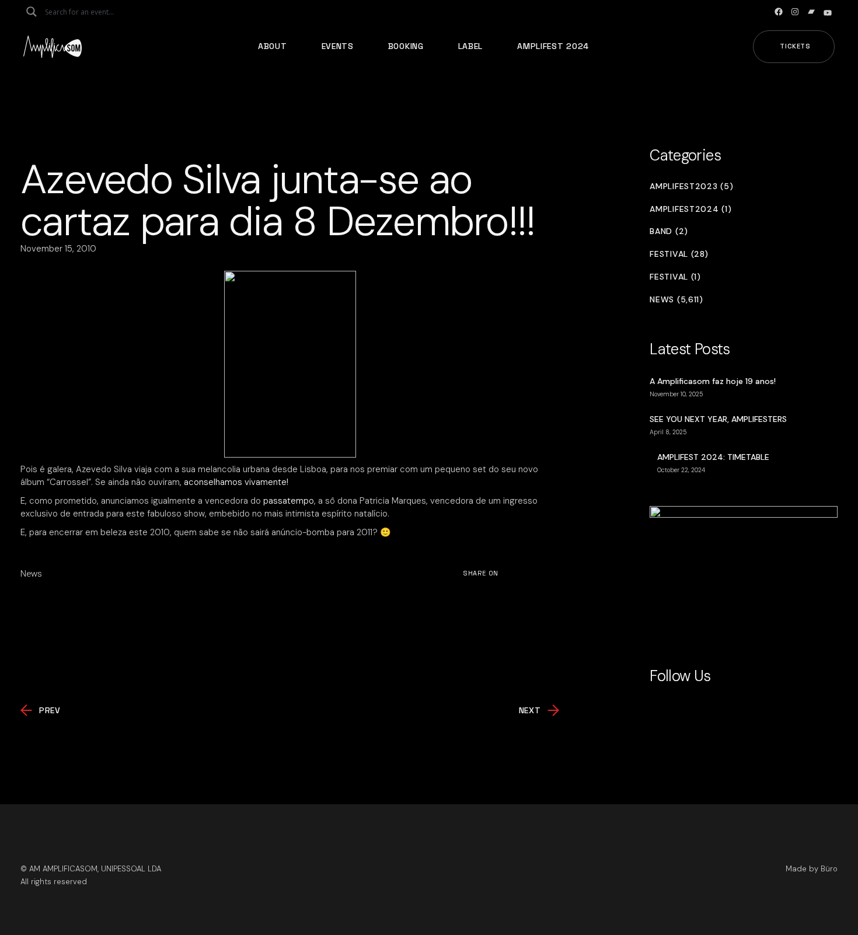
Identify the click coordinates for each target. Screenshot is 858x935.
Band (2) (669, 231)
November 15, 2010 (58, 248)
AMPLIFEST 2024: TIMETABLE (713, 457)
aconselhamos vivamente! (236, 482)
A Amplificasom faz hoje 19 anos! (713, 381)
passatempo (288, 501)
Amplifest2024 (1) (690, 209)
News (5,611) (676, 300)
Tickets (795, 46)
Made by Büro (812, 869)
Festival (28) (679, 254)
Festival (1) (675, 277)
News (31, 573)
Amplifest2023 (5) (691, 186)
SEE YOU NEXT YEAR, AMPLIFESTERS (718, 419)
